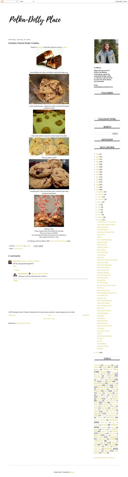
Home (49, 315)
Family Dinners (104, 387)
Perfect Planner (101, 250)
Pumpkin (114, 422)
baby (112, 367)
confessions (114, 377)
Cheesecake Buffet (102, 262)
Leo (114, 406)
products (114, 420)
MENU (96, 408)
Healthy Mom (102, 397)
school (113, 427)
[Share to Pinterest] (42, 246)
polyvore (100, 417)
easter (109, 381)
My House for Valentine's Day (105, 232)
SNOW (99, 237)
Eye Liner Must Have (103, 290)
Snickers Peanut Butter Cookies (106, 285)
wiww (107, 451)
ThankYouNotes (101, 439)
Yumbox (104, 453)
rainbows (96, 425)
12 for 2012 (100, 328)
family (116, 385)
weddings (107, 446)
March (100, 214)
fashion (116, 387)
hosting (108, 399)
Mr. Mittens (103, 410)
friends (100, 393)
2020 (97, 169)
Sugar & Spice (105, 431)
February (100, 217)
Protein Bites (104, 422)
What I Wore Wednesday (104, 239)
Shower (96, 429)
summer (115, 431)
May (99, 209)
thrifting (112, 439)
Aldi (115, 365)
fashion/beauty (101, 389)
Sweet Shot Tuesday (103, 267)
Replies (17, 270)
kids (104, 402)
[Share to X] (38, 246)
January (100, 219)
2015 (97, 182)
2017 (97, 177)
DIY (95, 381)
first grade (113, 389)
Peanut (103, 415)
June (99, 207)
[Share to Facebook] (40, 246)
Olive (96, 412)
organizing (98, 413)
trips (104, 443)
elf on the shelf (112, 383)
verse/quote (97, 446)
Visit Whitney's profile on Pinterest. (104, 457)
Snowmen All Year (102, 323)
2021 (97, 167)
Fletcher (97, 391)
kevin (96, 402)
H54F (98, 395)
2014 (97, 184)
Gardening (109, 393)
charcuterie (97, 376)
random (104, 425)
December (101, 192)
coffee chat (97, 377)
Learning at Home (106, 406)
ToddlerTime (98, 441)
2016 (97, 179)
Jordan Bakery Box (110, 400)
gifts (117, 393)
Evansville (97, 385)
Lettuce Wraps (101, 255)
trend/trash (97, 443)
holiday (116, 397)
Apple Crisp (100, 257)
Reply (14, 266)
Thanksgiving (113, 437)
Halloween (114, 395)
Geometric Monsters (103, 272)
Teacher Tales (101, 234)
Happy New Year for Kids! (104, 326)
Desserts (15, 248)
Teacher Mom (112, 433)
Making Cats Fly (102, 245)
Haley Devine (17, 261)
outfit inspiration (111, 413)
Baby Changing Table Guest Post (106, 293)
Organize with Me (109, 411)
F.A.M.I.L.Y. (100, 338)
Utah (102, 445)
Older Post (86, 315)
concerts (106, 377)
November (101, 194)
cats (112, 374)
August (100, 202)
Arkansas (104, 367)
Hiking (110, 397)
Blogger (72, 472)
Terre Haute (98, 437)
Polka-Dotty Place (112, 415)
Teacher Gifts (102, 433)
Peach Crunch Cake (103, 270)
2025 (97, 157)
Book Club (97, 374)
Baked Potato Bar (102, 321)
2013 (97, 187)
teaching (97, 435)
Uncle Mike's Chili (102, 295)
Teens (106, 435)
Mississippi (104, 408)
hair (105, 395)
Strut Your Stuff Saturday (58, 241)
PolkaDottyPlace (23, 273)
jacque (99, 401)
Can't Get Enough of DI (104, 275)
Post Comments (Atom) (23, 323)
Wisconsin (97, 451)
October (100, 197)
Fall (107, 385)
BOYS (105, 374)
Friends (99, 333)
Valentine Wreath (102, 242)
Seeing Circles (101, 280)
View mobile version (49, 318)
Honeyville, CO (101, 298)
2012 (97, 189)
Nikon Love (100, 308)
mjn (111, 408)
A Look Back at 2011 (103, 331)
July (99, 204)
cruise (103, 379)
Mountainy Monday (102, 227)
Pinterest (40, 47)
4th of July (97, 365)
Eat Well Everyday (102, 229)
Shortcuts (100, 348)
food (105, 391)
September (101, 199)
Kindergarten (105, 404)
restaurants (103, 427)
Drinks (103, 381)
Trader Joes (111, 441)
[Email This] (35, 246)
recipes (21, 248)
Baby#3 (96, 369)
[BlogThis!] (36, 246)
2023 (97, 161)
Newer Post (12, 315)
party (96, 415)
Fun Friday (100, 288)
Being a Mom (110, 369)
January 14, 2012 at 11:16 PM (30, 261)
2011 (97, 352)
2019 (97, 172)
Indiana (115, 399)
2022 (97, 164)
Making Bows (101, 318)
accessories (107, 365)
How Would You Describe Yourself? (107, 260)
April (99, 212)
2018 (97, 174)
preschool (110, 417)
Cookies (64, 47)
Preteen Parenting (99, 420)
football (115, 391)
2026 (97, 154)
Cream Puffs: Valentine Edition (106, 224)
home (99, 399)
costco (98, 379)
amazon (96, 367)
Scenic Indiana (101, 343)
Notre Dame (111, 410)
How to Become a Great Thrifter (106, 222)
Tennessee (113, 435)
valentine (111, 445)
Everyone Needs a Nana (104, 305)
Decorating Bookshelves (104, 310)
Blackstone (113, 372)
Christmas (109, 376)
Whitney (108, 449)
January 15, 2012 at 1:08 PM (39, 273)
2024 (97, 159)
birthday (103, 372)
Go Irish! (99, 341)
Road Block (100, 315)
